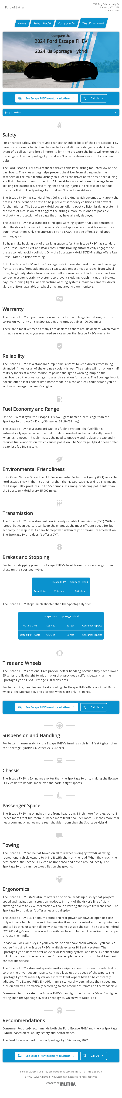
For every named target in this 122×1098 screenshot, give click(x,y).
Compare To (67, 23)
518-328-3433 (112, 10)
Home (22, 23)
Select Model (42, 23)
